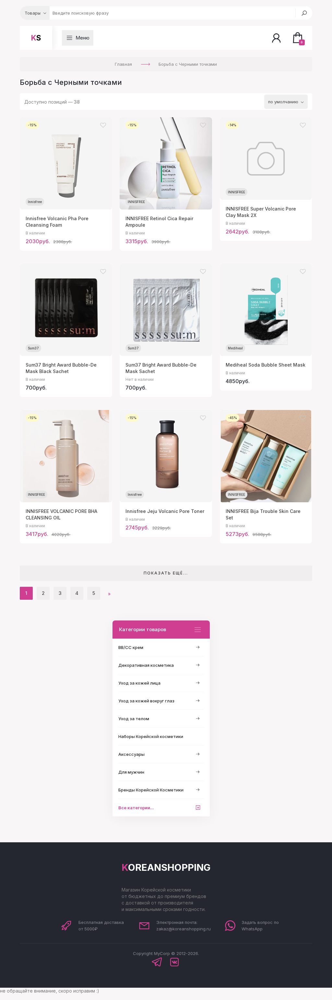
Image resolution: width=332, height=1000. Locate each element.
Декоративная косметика (146, 665)
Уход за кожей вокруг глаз (146, 700)
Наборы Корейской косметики (150, 736)
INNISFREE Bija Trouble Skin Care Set (263, 514)
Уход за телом (133, 718)
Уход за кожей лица (139, 683)
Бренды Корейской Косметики (151, 789)
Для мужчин (131, 772)
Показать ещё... (166, 573)
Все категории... (136, 807)
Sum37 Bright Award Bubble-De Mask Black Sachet (61, 368)
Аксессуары (131, 754)
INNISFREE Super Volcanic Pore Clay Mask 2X (261, 212)
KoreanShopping (166, 867)
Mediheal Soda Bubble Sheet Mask (265, 365)
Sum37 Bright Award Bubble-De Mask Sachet (160, 368)
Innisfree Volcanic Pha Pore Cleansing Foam (57, 222)
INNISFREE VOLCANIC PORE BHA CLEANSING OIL (61, 514)
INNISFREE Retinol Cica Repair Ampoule (159, 222)
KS (36, 37)
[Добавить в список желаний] (103, 125)
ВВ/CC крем (130, 647)
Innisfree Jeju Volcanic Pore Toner (164, 511)
